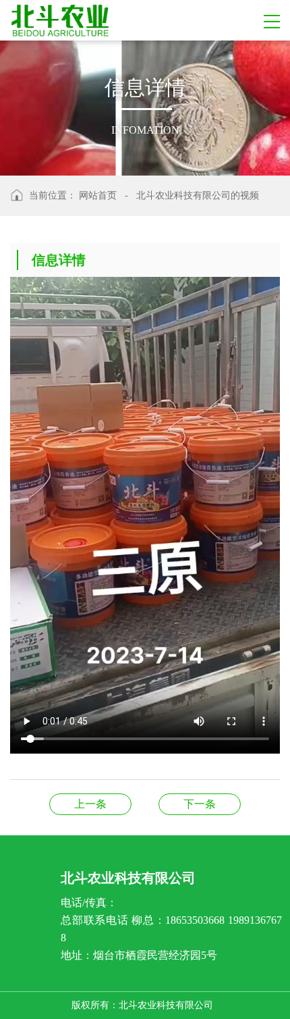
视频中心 (199, 804)
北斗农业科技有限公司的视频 (197, 195)
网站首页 (98, 195)
